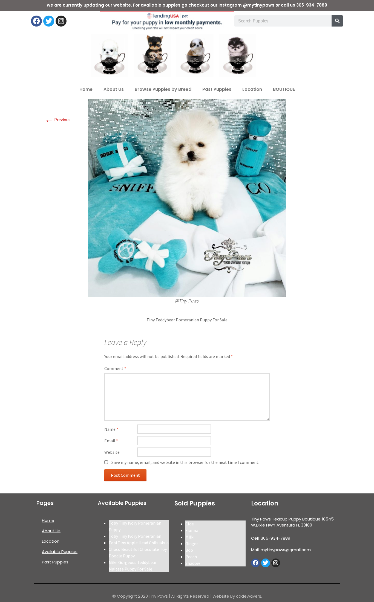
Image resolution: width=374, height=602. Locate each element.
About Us (113, 89)
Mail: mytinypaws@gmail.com (281, 549)
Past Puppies (216, 89)
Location (252, 89)
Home (86, 89)
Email (111, 440)
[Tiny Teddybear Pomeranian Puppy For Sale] (187, 197)
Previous (57, 119)
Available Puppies (59, 551)
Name (111, 429)
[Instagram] (61, 21)
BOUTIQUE (284, 89)
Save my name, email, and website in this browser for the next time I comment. (185, 462)
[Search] (337, 21)
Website (112, 452)
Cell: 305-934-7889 (270, 538)
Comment (115, 368)
